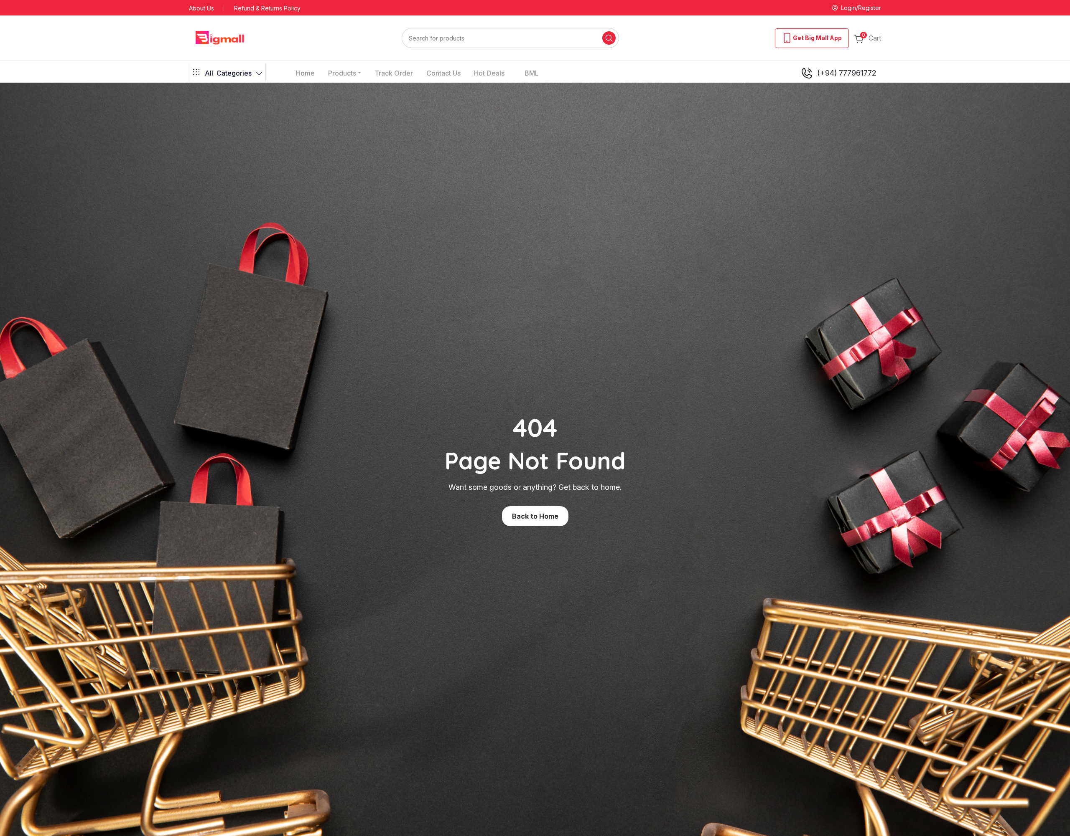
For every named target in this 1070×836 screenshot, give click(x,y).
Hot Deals (489, 73)
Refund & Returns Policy (267, 8)
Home (305, 73)
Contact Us (443, 73)
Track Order (393, 73)
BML (532, 73)
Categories (228, 73)
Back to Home (535, 516)
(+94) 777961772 (846, 72)
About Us (201, 8)
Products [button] (342, 73)
